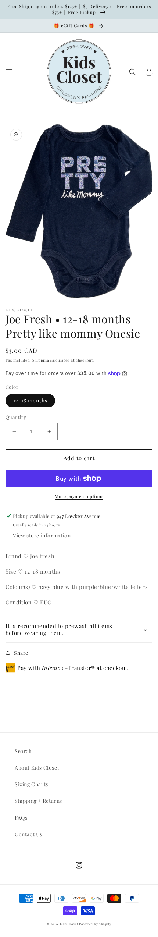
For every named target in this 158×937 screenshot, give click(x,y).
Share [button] (21, 652)
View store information (42, 535)
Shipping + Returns (38, 800)
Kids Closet (69, 924)
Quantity (16, 417)
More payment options (79, 496)
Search (23, 751)
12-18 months (30, 400)
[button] (9, 72)
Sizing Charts (31, 784)
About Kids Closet (37, 767)
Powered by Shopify (95, 924)
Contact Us (28, 834)
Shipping (40, 360)
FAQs (21, 817)
